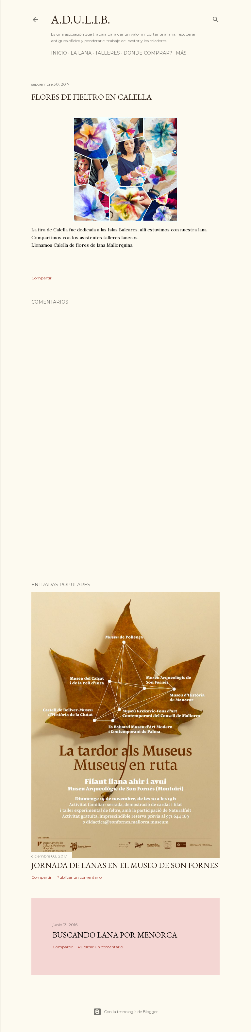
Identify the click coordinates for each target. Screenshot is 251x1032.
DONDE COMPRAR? (148, 53)
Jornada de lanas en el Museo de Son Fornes (124, 865)
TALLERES (107, 53)
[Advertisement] (125, 519)
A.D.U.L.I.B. (80, 19)
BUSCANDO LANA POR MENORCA (115, 935)
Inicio (59, 53)
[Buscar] (216, 18)
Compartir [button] (41, 277)
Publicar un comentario (79, 877)
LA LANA (81, 53)
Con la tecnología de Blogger (131, 1011)
